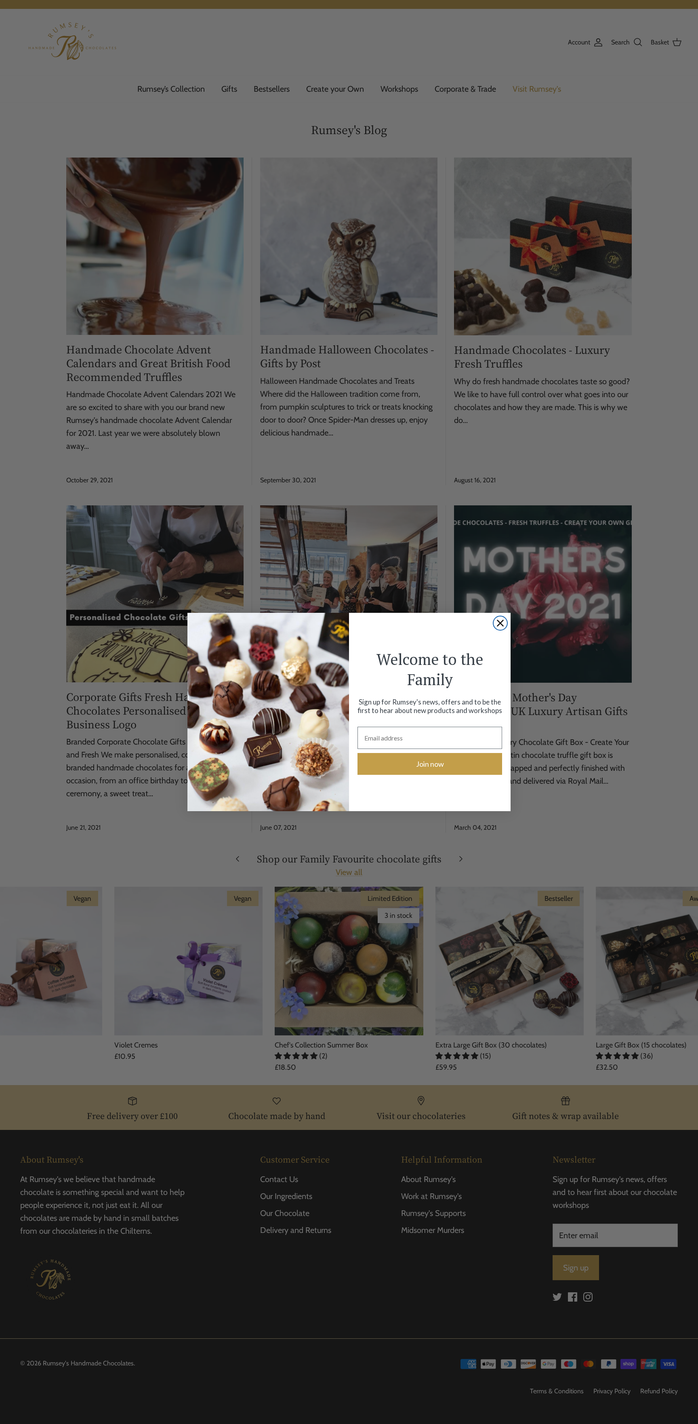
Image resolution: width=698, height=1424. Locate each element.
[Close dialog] (500, 623)
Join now (430, 763)
